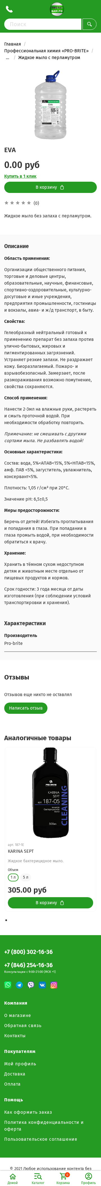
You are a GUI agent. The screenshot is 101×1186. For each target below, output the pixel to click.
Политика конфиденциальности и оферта (44, 1126)
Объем (13, 870)
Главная (12, 44)
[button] (6, 920)
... (7, 57)
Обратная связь (23, 1025)
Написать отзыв (26, 708)
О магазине (17, 1015)
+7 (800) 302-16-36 (28, 952)
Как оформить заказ (28, 1112)
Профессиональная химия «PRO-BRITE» (46, 50)
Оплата (12, 1084)
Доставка (15, 1074)
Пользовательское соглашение (40, 1139)
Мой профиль (20, 1063)
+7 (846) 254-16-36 (28, 965)
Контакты (15, 1035)
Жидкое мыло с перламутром (49, 57)
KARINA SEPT (21, 851)
